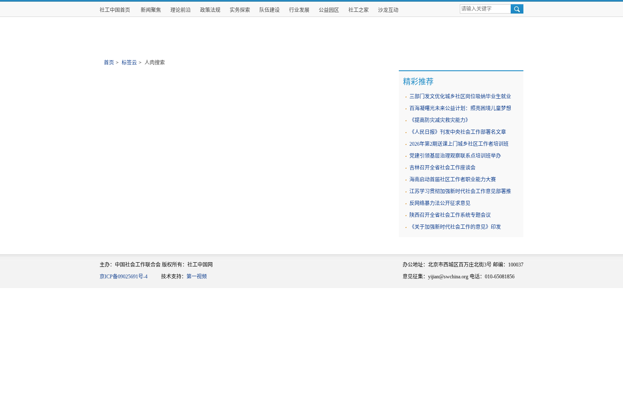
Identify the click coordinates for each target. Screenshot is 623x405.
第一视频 (196, 277)
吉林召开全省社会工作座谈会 (442, 168)
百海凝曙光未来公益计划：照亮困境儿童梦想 (460, 108)
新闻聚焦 (151, 10)
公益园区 (329, 10)
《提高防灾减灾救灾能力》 (439, 120)
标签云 (129, 63)
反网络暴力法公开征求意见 (439, 203)
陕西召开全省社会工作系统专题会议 (450, 215)
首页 (109, 63)
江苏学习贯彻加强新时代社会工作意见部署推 (460, 191)
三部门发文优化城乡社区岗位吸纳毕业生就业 (460, 97)
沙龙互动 (388, 10)
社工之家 (358, 10)
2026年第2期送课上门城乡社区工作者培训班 (459, 144)
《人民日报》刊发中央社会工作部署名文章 (457, 132)
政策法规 (210, 10)
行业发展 (299, 10)
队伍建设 (269, 10)
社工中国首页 (115, 10)
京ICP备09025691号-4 (123, 277)
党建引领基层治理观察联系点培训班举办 (455, 156)
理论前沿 (180, 10)
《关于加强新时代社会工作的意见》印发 (455, 227)
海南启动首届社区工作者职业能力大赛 (452, 180)
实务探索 (240, 10)
